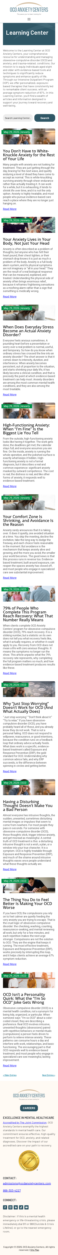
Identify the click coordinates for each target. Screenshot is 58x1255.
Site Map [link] (34, 1249)
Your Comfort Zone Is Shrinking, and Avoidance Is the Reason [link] (28, 520)
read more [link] (10, 209)
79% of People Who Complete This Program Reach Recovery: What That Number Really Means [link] (28, 613)
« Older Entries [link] (10, 1075)
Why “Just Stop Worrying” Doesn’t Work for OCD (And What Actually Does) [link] (28, 707)
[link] (29, 14)
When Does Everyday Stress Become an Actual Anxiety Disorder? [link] (28, 330)
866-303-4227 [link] (12, 1190)
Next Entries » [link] (48, 1075)
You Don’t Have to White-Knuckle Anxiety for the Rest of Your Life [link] (29, 154)
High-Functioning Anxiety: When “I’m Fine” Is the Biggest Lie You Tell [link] (26, 429)
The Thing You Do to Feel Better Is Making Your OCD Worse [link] (27, 903)
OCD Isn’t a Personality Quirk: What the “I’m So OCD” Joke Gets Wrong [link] (24, 998)
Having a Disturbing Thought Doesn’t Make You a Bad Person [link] (27, 805)
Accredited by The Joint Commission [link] (25, 1122)
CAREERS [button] (29, 1108)
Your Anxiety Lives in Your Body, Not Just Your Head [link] (27, 241)
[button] (29, 19)
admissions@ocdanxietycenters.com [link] (27, 1183)
